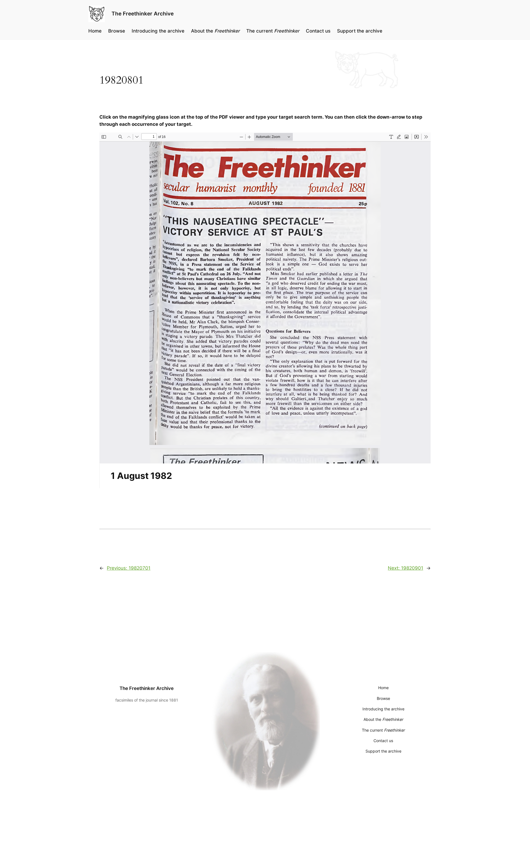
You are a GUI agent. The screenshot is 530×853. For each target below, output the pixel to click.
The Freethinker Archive (143, 13)
